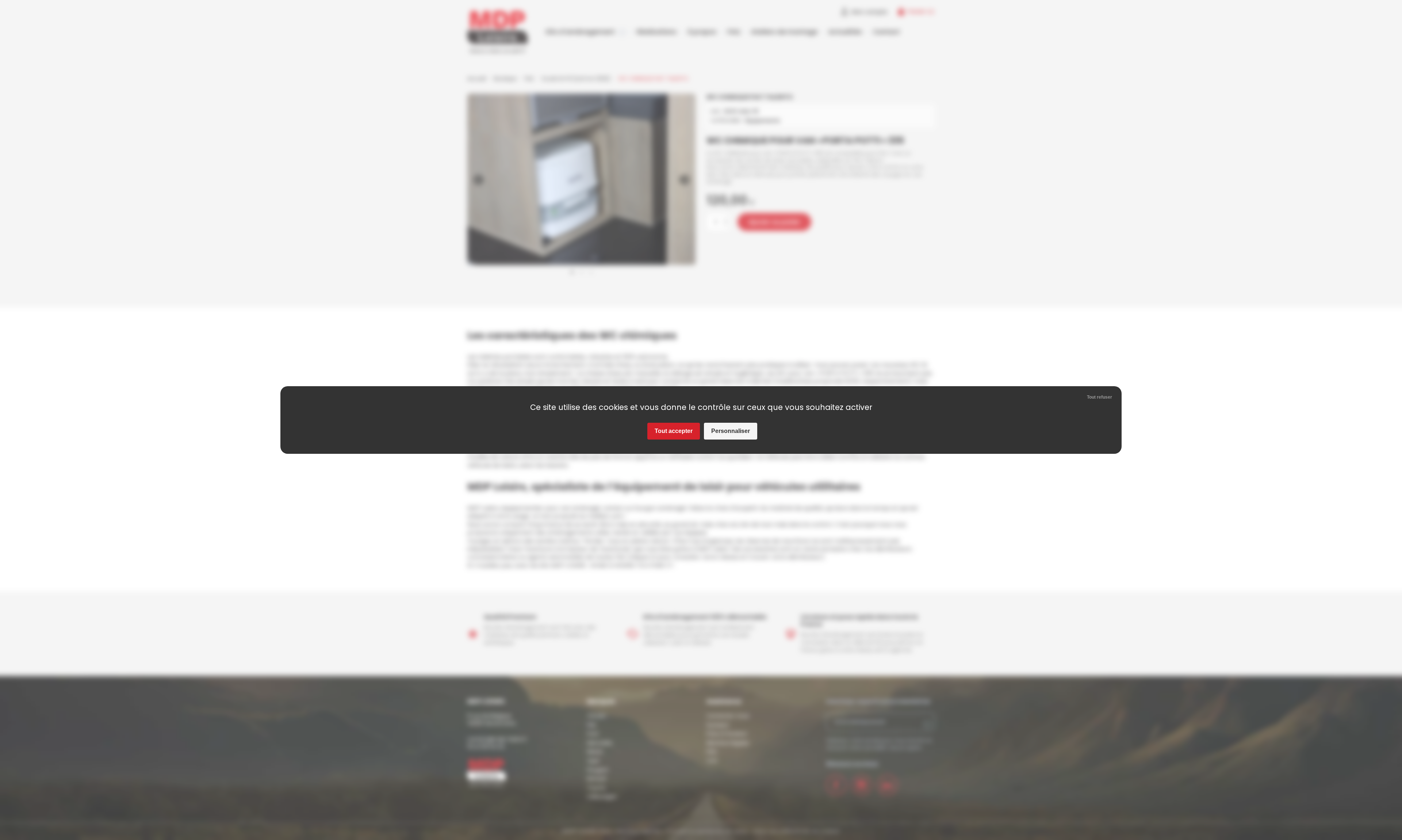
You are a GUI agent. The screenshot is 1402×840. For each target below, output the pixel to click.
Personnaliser (730, 431)
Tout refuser (1099, 397)
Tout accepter (674, 431)
